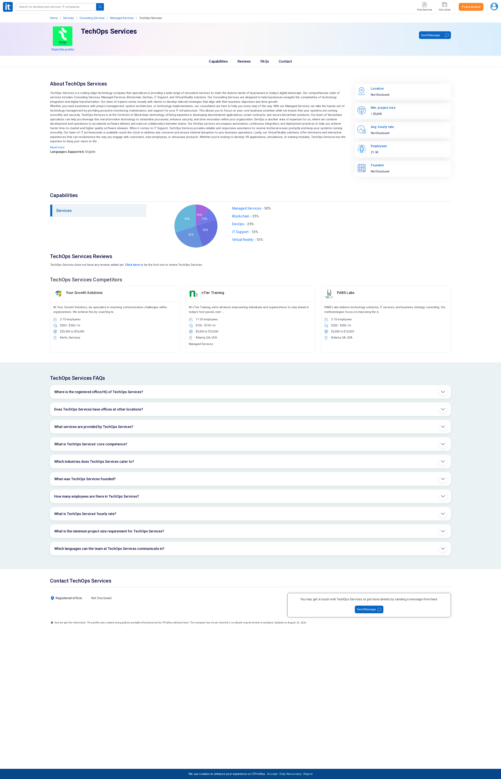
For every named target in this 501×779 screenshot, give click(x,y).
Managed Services (122, 18)
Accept (272, 774)
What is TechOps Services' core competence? (90, 444)
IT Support (240, 232)
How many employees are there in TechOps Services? (96, 496)
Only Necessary (290, 774)
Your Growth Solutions (84, 293)
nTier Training (213, 293)
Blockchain (241, 216)
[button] (100, 7)
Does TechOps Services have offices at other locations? (98, 409)
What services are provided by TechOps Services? (93, 427)
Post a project (471, 6)
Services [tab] (64, 210)
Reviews (244, 61)
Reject (308, 774)
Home (54, 18)
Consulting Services (92, 18)
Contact (285, 61)
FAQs (264, 61)
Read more (57, 147)
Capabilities (218, 61)
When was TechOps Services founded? (85, 479)
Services (68, 18)
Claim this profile (62, 49)
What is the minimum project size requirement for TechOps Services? (109, 531)
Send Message (430, 35)
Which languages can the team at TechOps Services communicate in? (109, 549)
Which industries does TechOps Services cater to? (94, 461)
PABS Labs (345, 293)
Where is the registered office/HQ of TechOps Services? (98, 392)
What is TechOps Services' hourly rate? (85, 514)
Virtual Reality (243, 240)
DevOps (238, 224)
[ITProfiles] (8, 7)
